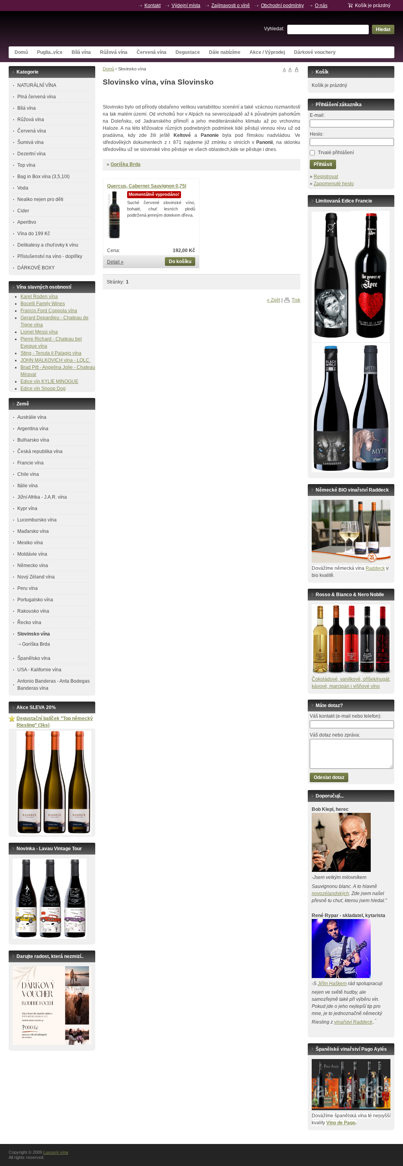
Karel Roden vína (39, 296)
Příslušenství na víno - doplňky (49, 256)
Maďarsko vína (33, 531)
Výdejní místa (186, 5)
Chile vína (28, 474)
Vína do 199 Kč (33, 233)
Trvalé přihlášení (336, 152)
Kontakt (152, 5)
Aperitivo (26, 222)
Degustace (188, 52)
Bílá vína (81, 52)
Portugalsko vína (35, 599)
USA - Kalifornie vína (39, 669)
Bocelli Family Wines (42, 303)
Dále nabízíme (224, 52)
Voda (22, 188)
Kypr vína (27, 508)
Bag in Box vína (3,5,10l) (43, 176)
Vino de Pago (340, 1122)
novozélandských (330, 893)
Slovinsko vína (33, 634)
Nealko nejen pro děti (40, 199)
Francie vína (30, 463)
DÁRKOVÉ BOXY (36, 268)
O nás (321, 5)
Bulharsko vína (33, 440)
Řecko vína (29, 622)
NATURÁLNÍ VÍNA (36, 85)
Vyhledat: (274, 28)
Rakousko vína (33, 611)
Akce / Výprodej (267, 52)
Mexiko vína (30, 542)
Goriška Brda (125, 164)
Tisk (296, 300)
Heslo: (317, 134)
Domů (21, 52)
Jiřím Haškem (332, 983)
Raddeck (375, 568)
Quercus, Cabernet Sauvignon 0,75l (146, 186)
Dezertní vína (31, 154)
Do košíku (180, 261)
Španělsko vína (33, 658)
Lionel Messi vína (39, 332)
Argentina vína (32, 428)
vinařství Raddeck (353, 1022)
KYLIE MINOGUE (59, 381)
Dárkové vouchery (315, 52)
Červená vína (151, 52)
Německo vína (32, 565)
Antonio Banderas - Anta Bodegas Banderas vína (53, 684)
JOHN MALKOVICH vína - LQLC (55, 360)
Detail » (115, 262)
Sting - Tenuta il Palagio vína (50, 353)
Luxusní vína (68, 28)
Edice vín (30, 381)
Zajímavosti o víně (230, 5)
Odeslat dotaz (329, 777)
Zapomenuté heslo (334, 183)
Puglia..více (50, 52)
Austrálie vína (31, 417)
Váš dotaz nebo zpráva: (335, 735)
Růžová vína (114, 52)
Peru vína (27, 588)
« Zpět (273, 300)
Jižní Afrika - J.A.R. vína (42, 497)
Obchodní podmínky (282, 5)
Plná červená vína (36, 96)
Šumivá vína (30, 142)
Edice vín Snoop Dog (43, 388)
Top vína (26, 165)
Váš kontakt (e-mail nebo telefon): (345, 716)
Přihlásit (323, 164)
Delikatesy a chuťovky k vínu (47, 245)
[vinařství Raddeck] (351, 561)
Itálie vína (27, 485)
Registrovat (326, 176)
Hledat (383, 29)
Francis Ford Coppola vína (48, 310)
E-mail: (317, 115)
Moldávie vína (32, 554)
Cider (23, 211)
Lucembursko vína (37, 520)
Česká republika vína (40, 451)
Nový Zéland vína (36, 577)
